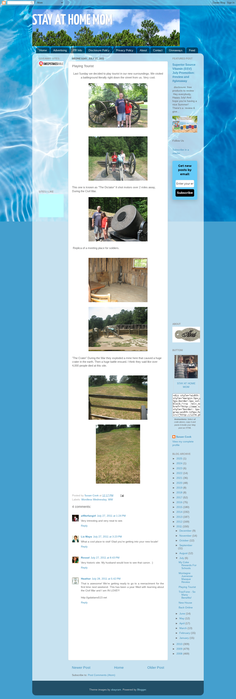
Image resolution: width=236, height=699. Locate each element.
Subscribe (185, 193)
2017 (179, 497)
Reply (84, 525)
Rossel (85, 557)
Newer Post (81, 667)
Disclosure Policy (99, 50)
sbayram (116, 689)
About (143, 50)
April (182, 623)
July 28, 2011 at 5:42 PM (106, 578)
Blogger (141, 689)
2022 (179, 473)
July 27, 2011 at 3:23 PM (107, 536)
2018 (179, 492)
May (182, 618)
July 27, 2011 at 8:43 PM (105, 557)
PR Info (77, 50)
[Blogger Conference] (51, 205)
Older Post (155, 667)
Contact (157, 50)
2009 (179, 649)
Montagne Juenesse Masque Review (186, 578)
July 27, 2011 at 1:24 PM (111, 515)
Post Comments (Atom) (101, 675)
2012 (179, 521)
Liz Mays (86, 536)
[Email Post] (121, 495)
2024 (179, 463)
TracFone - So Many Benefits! (187, 594)
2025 (179, 458)
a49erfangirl (88, 515)
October (184, 540)
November (185, 535)
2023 (179, 468)
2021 (179, 478)
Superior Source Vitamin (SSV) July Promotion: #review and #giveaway (183, 73)
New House (185, 602)
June (182, 613)
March (183, 628)
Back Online (186, 607)
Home (43, 50)
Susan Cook (91, 495)
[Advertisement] (50, 128)
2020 (179, 483)
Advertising (60, 50)
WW (110, 499)
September (185, 545)
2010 (179, 644)
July (182, 558)
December (185, 530)
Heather (86, 578)
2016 (179, 502)
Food (192, 50)
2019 (179, 487)
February (185, 633)
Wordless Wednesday (94, 499)
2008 (179, 653)
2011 (179, 526)
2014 (179, 512)
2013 (179, 517)
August (183, 553)
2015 (179, 507)
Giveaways (176, 50)
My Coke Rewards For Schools (188, 565)
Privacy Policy (124, 50)
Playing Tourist (187, 587)
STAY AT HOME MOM (72, 21)
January (184, 638)
